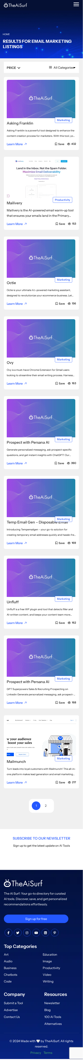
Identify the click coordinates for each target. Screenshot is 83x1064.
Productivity (62, 200)
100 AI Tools (52, 1017)
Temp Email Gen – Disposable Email (37, 522)
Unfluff (13, 602)
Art (6, 954)
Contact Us (12, 1017)
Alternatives (53, 1024)
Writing (48, 981)
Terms (48, 1053)
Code (8, 981)
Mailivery (14, 203)
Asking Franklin (20, 123)
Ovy (10, 362)
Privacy (35, 1053)
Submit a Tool (13, 1003)
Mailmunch (16, 761)
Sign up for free (36, 919)
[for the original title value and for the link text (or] (8, 933)
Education (50, 954)
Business (10, 968)
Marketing (63, 120)
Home (6, 34)
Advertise (11, 1010)
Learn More (15, 144)
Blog (47, 1010)
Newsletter (52, 1003)
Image (47, 961)
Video (47, 975)
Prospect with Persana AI (28, 442)
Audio (8, 961)
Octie (11, 283)
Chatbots (10, 975)
